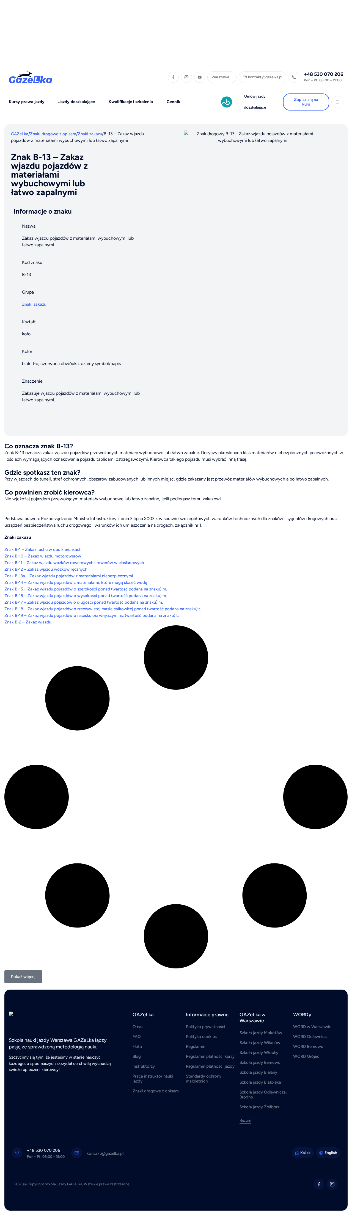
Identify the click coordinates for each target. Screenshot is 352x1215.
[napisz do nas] (76, 1152)
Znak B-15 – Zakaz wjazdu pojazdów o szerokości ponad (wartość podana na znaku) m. (85, 589)
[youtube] (199, 77)
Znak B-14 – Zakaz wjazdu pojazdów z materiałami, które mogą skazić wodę (75, 582)
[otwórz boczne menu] (337, 102)
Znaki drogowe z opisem (53, 133)
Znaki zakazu (90, 133)
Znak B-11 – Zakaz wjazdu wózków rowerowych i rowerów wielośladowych (74, 562)
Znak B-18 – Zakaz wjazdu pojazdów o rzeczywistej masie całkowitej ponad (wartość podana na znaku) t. (102, 608)
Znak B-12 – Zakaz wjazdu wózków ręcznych (45, 569)
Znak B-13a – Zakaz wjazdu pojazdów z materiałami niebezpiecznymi (68, 575)
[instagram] (186, 77)
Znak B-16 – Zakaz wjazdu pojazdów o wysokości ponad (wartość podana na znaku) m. (85, 595)
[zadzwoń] (17, 1152)
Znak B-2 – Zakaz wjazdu (27, 622)
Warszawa (220, 77)
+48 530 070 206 (323, 74)
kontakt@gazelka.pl (105, 1153)
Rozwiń (245, 1121)
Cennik (173, 101)
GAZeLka (19, 133)
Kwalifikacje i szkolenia (131, 101)
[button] (23, 976)
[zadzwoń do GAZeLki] (293, 77)
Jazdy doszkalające (76, 101)
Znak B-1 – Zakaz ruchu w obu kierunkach (42, 549)
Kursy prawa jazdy (27, 101)
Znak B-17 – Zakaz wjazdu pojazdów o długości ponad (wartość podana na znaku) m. (83, 602)
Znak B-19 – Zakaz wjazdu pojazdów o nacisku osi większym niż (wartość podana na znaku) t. (91, 615)
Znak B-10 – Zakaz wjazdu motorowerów (42, 556)
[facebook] (173, 77)
